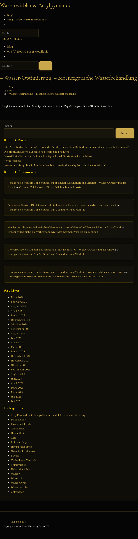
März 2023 (17, 387)
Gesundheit (18, 433)
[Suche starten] (45, 65)
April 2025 (17, 311)
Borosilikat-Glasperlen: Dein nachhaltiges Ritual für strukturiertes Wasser (49, 156)
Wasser (15, 473)
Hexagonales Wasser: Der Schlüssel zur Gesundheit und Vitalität (46, 209)
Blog (10, 46)
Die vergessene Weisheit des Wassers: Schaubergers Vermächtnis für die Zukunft (56, 276)
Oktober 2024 (19, 324)
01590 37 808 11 (18, 522)
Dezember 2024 (20, 319)
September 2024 (21, 328)
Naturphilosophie (22, 446)
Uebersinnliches (21, 469)
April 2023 (17, 383)
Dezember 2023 (20, 356)
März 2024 (17, 347)
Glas (13, 437)
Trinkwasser (18, 464)
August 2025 (18, 306)
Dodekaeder (18, 419)
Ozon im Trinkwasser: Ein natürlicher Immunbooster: (51, 187)
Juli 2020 (16, 401)
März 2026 (17, 297)
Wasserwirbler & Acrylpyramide (35, 5)
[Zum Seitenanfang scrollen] (1, 536)
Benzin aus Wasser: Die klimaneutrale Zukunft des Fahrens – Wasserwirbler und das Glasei (62, 205)
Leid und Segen (20, 442)
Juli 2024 (16, 338)
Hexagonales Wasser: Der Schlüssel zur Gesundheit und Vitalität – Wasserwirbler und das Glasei (65, 272)
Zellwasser (17, 491)
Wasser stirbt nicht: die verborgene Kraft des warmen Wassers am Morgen (53, 231)
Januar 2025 (18, 315)
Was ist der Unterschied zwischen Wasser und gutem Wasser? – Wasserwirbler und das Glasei (64, 227)
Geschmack (18, 428)
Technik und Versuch (23, 460)
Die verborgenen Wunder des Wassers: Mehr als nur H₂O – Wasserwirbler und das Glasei (61, 249)
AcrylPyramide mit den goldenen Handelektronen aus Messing (48, 415)
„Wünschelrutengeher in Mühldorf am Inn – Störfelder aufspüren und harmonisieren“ (55, 165)
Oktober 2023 (19, 365)
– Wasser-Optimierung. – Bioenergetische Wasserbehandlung (41, 93)
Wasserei (16, 478)
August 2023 (18, 374)
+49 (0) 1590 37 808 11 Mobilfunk (27, 51)
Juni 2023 (16, 378)
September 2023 (20, 369)
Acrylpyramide (12, 160)
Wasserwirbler (20, 487)
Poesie (15, 455)
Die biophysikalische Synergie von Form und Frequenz (37, 151)
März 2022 (17, 392)
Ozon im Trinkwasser (24, 451)
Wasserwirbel (19, 482)
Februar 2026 (19, 301)
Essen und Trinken (22, 424)
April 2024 (17, 342)
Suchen (8, 125)
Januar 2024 (18, 351)
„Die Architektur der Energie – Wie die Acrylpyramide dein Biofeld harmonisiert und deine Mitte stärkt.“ (66, 147)
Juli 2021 (16, 396)
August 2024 (18, 333)
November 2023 (20, 360)
